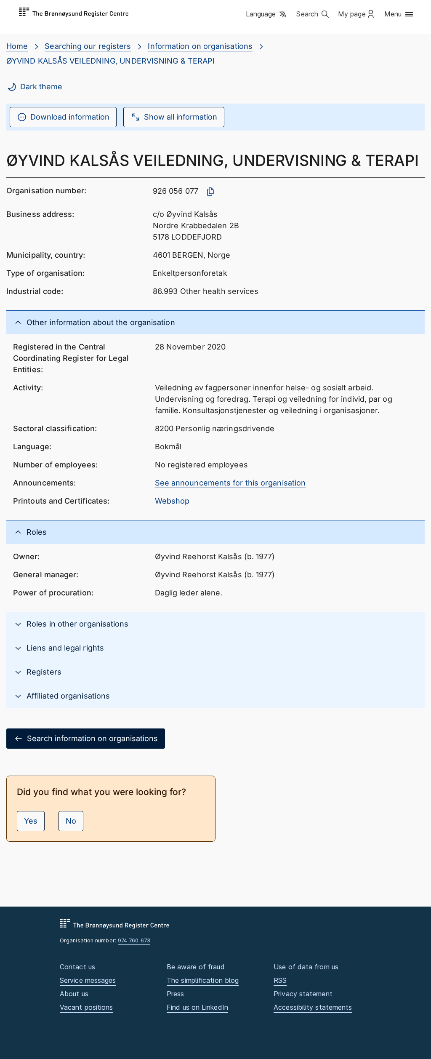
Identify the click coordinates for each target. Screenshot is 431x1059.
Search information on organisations (92, 738)
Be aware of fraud (196, 967)
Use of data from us (306, 967)
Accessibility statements (313, 1007)
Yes (30, 820)
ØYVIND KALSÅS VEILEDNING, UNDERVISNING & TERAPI (110, 60)
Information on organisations (200, 46)
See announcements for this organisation (230, 482)
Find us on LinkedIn (197, 1007)
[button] (267, 14)
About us (74, 994)
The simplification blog (203, 980)
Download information (69, 116)
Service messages (88, 980)
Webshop (172, 500)
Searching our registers (88, 46)
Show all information (180, 116)
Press (175, 994)
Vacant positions (86, 1007)
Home (17, 46)
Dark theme (41, 86)
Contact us (77, 967)
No (71, 820)
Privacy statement (303, 994)
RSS (280, 980)
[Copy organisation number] (210, 191)
